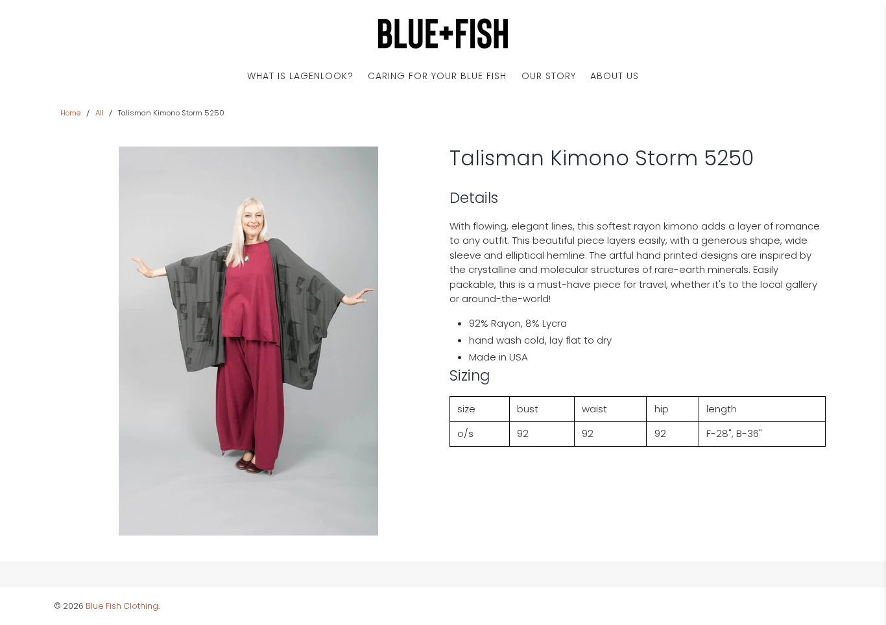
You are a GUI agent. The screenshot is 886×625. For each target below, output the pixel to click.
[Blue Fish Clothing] (443, 33)
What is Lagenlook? (300, 75)
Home (70, 113)
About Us (614, 75)
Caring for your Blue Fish (437, 75)
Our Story (548, 75)
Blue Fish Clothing (122, 605)
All (99, 113)
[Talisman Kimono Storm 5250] (248, 341)
